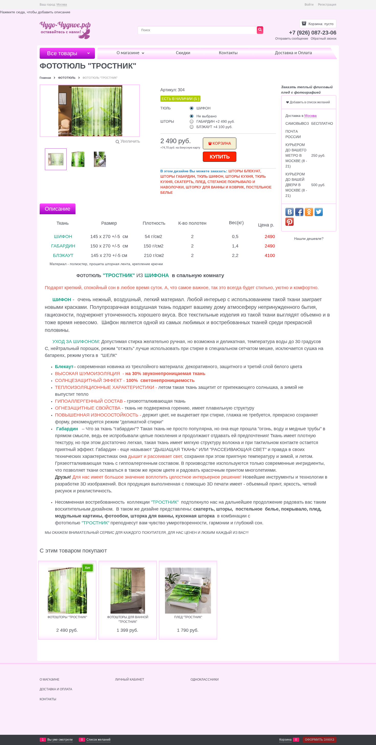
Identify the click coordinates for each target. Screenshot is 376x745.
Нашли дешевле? (309, 238)
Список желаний (98, 739)
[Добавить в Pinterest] (289, 222)
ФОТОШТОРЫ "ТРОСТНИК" (67, 617)
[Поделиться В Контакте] (289, 212)
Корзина (222, 143)
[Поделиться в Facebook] (299, 212)
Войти (309, 4)
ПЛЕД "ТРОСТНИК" (188, 617)
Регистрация (327, 4)
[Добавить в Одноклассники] (309, 212)
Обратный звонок (323, 38)
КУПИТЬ (220, 157)
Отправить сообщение (291, 38)
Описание (57, 209)
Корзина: (320, 24)
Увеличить (130, 141)
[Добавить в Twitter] (319, 212)
